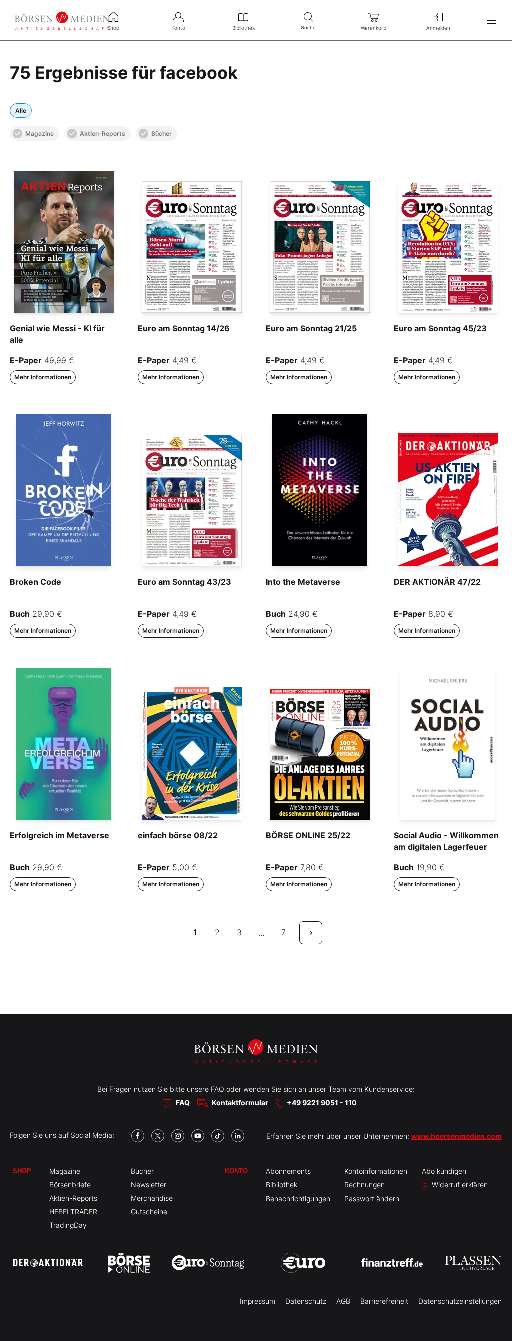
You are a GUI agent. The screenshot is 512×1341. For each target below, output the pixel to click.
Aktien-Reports (103, 133)
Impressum (258, 1301)
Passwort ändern (372, 1198)
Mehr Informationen (43, 377)
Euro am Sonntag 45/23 (440, 328)
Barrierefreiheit (384, 1301)
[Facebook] (138, 1135)
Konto (236, 1171)
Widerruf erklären (459, 1184)
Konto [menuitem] (179, 28)
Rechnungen (364, 1184)
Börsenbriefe (70, 1184)
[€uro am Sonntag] (208, 1263)
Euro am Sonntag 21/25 (311, 328)
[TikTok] (218, 1135)
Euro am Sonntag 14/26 (184, 328)
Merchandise (152, 1198)
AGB (343, 1301)
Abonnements (288, 1171)
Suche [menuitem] (308, 27)
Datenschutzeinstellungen (460, 1301)
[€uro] (303, 1263)
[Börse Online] (129, 1263)
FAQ (183, 1102)
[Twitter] (158, 1135)
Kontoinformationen (376, 1171)
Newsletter (148, 1184)
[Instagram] (178, 1135)
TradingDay (68, 1225)
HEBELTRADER (74, 1211)
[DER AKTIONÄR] (48, 1263)
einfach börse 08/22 (178, 835)
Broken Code (36, 582)
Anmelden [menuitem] (438, 28)
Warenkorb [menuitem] (373, 28)
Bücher (162, 133)
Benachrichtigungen (298, 1198)
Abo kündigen (444, 1171)
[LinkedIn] (238, 1135)
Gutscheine (149, 1211)
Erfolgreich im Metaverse (60, 835)
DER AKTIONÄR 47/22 (437, 582)
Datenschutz (306, 1301)
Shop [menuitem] (114, 28)
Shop (22, 1171)
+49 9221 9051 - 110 (322, 1102)
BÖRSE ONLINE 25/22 (308, 835)
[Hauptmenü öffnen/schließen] (492, 20)
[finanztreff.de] (392, 1262)
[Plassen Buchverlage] (473, 1263)
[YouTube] (198, 1135)
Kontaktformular (240, 1102)
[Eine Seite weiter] (311, 932)
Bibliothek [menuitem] (243, 28)
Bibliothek (282, 1184)
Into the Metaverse (303, 582)
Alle (21, 110)
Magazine (40, 133)
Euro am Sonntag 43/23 (185, 582)
